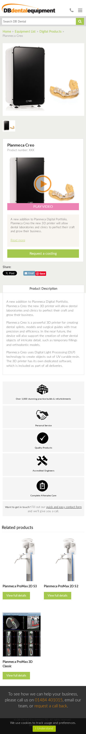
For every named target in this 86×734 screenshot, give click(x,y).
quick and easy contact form (64, 507)
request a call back (50, 706)
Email (31, 273)
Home (7, 31)
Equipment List (25, 31)
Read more (18, 240)
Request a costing (43, 253)
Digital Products (50, 31)
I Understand (44, 728)
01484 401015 (49, 700)
